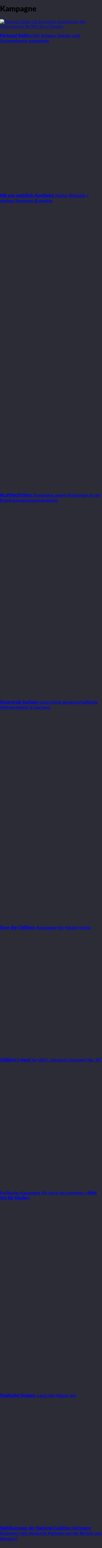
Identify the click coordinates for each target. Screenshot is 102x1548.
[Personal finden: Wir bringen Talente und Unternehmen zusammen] (51, 26)
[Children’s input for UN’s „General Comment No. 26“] (51, 1050)
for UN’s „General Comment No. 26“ (51, 1060)
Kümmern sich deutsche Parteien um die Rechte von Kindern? (50, 1533)
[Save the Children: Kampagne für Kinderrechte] (51, 918)
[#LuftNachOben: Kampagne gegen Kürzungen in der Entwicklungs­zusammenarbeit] (51, 486)
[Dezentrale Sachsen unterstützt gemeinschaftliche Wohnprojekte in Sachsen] (51, 693)
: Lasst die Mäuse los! (38, 1395)
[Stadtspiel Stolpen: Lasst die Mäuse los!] (51, 1386)
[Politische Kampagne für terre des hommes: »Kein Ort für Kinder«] (51, 1183)
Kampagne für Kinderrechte (45, 928)
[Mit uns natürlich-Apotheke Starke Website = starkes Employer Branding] (51, 186)
